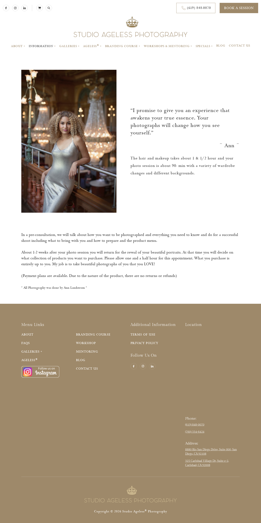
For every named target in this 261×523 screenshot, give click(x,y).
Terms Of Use (142, 335)
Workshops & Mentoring (167, 46)
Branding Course (121, 46)
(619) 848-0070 (194, 424)
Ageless (91, 46)
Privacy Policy (144, 343)
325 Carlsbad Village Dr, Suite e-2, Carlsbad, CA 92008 (207, 463)
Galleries (68, 46)
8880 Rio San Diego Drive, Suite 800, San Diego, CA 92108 (211, 452)
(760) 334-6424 (194, 432)
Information (41, 46)
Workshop (86, 343)
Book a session (239, 8)
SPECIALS (203, 46)
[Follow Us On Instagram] (40, 376)
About (17, 46)
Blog (220, 45)
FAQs (25, 343)
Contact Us (239, 45)
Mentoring (87, 352)
